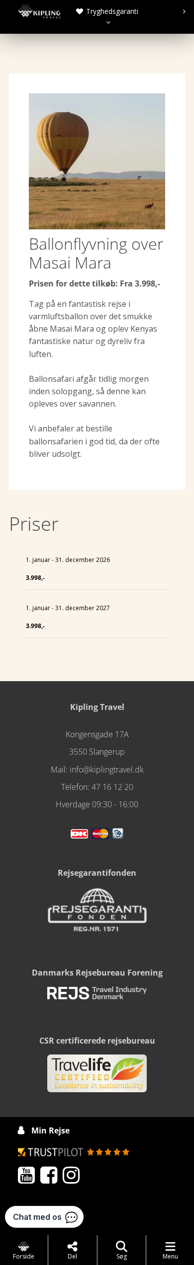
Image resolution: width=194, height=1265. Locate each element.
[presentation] (105, 11)
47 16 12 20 (112, 786)
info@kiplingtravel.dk (107, 769)
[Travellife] (97, 1077)
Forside (23, 1256)
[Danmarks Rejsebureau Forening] (97, 997)
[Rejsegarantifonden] (97, 913)
